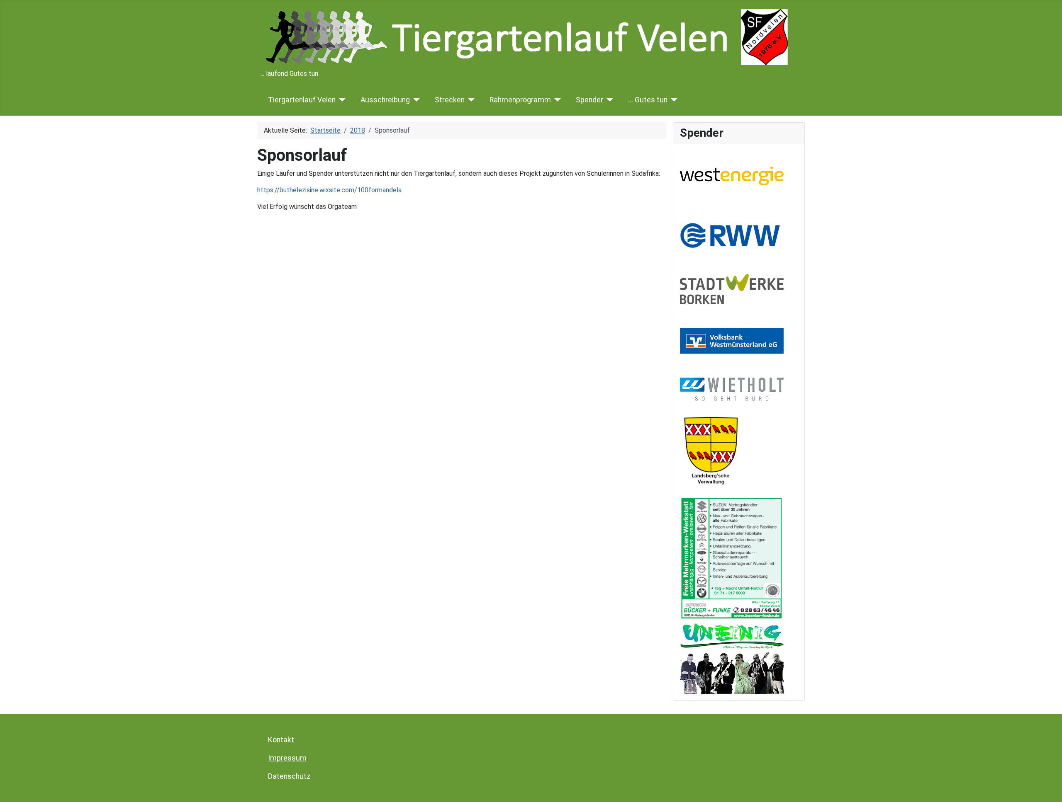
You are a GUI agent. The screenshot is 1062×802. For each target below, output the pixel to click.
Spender (589, 100)
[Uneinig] (732, 656)
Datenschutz (289, 776)
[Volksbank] (732, 340)
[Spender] (608, 99)
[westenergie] (732, 175)
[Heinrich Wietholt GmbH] (732, 389)
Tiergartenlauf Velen (302, 100)
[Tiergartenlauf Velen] (341, 99)
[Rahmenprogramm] (556, 99)
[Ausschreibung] (415, 99)
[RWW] (732, 233)
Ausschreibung (385, 100)
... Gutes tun (647, 100)
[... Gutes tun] (672, 99)
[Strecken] (470, 99)
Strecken (450, 100)
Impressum (287, 758)
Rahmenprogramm (520, 100)
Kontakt (281, 740)
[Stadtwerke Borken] (732, 289)
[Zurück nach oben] (1047, 786)
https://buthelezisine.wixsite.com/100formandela (329, 190)
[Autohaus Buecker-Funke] (732, 558)
